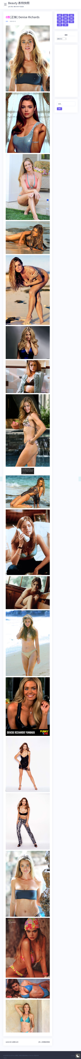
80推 (71, 15)
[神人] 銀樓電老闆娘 (44, 1042)
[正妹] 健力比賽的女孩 (12, 1042)
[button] (77, 1055)
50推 (71, 18)
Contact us (74, 1056)
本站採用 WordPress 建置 (10, 1055)
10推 (59, 25)
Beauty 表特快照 (19, 3)
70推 (59, 18)
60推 (65, 18)
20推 (71, 21)
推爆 (60, 15)
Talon (5, 1058)
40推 (59, 21)
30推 (65, 21)
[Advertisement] (66, 70)
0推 (65, 25)
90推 (65, 15)
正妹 (7, 21)
